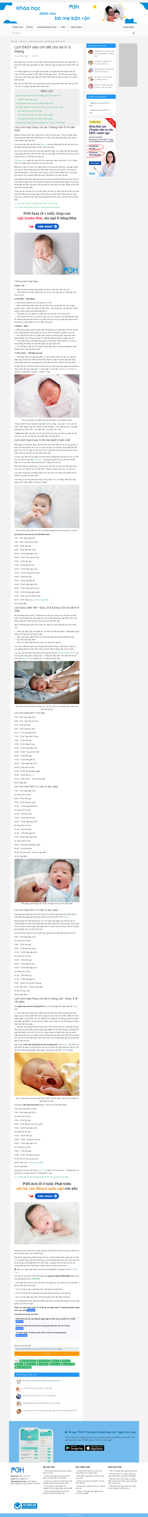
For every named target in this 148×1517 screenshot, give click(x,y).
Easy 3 (43, 144)
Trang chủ (17, 27)
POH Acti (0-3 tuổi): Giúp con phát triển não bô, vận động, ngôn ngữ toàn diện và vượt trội (122, 1481)
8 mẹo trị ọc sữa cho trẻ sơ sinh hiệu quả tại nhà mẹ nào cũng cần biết (57, 1482)
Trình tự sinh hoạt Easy (27, 99)
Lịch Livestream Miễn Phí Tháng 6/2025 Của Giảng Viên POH (56, 1492)
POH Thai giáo (21, 1335)
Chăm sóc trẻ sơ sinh (36, 41)
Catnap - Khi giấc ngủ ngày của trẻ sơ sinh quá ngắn (89, 1492)
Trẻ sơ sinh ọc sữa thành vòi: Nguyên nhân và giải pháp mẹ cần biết (57, 1487)
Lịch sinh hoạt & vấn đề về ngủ (54, 41)
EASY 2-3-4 (31, 1364)
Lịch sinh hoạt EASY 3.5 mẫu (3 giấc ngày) (35, 119)
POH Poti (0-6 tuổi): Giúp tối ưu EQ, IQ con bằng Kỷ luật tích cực (122, 1487)
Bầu (63, 27)
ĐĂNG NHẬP (128, 27)
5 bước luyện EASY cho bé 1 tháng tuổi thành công (38, 207)
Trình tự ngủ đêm (42, 600)
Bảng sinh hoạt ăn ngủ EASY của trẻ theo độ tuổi (90, 1482)
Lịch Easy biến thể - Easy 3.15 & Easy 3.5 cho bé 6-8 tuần (39, 107)
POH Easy (31, 1310)
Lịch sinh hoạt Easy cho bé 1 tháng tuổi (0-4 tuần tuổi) (38, 95)
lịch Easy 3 (38, 459)
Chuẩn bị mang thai (46, 27)
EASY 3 (55, 1361)
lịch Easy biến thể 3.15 (67, 653)
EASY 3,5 (66, 1361)
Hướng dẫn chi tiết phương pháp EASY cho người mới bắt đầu (42, 1177)
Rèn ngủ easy (44, 1361)
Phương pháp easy (28, 1361)
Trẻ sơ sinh (76, 27)
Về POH (29, 27)
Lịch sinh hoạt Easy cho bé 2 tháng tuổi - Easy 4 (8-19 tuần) (40, 123)
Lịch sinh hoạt (69, 1364)
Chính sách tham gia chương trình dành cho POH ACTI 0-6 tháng (56, 1477)
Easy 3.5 (25, 658)
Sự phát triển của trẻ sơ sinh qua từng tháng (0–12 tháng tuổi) (89, 1472)
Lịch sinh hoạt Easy (23, 1367)
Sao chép (53, 1353)
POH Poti (19, 1328)
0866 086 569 (24, 1476)
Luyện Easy (43, 1364)
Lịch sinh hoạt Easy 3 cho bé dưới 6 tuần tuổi (34, 103)
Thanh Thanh (24, 56)
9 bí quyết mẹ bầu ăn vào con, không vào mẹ (90, 1487)
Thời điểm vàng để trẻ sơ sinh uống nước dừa (90, 1477)
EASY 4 (19, 1364)
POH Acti (19, 1322)
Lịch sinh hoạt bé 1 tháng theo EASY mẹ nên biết (37, 203)
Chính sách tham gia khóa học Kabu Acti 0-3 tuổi (57, 1472)
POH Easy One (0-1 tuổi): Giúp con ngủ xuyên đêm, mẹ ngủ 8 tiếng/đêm (122, 1475)
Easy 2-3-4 (42, 1170)
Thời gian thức (20, 160)
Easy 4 (66, 917)
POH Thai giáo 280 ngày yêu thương (123, 1471)
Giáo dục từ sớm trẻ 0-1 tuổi (99, 104)
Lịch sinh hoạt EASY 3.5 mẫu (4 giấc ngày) (35, 115)
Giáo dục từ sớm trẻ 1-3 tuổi (99, 111)
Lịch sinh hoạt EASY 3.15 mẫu (30, 111)
